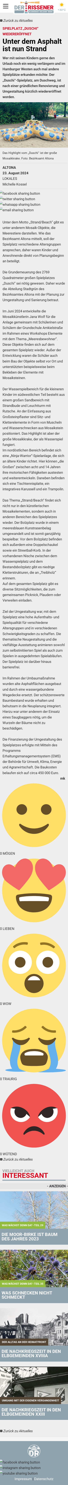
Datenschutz (43, 1479)
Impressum (23, 1479)
